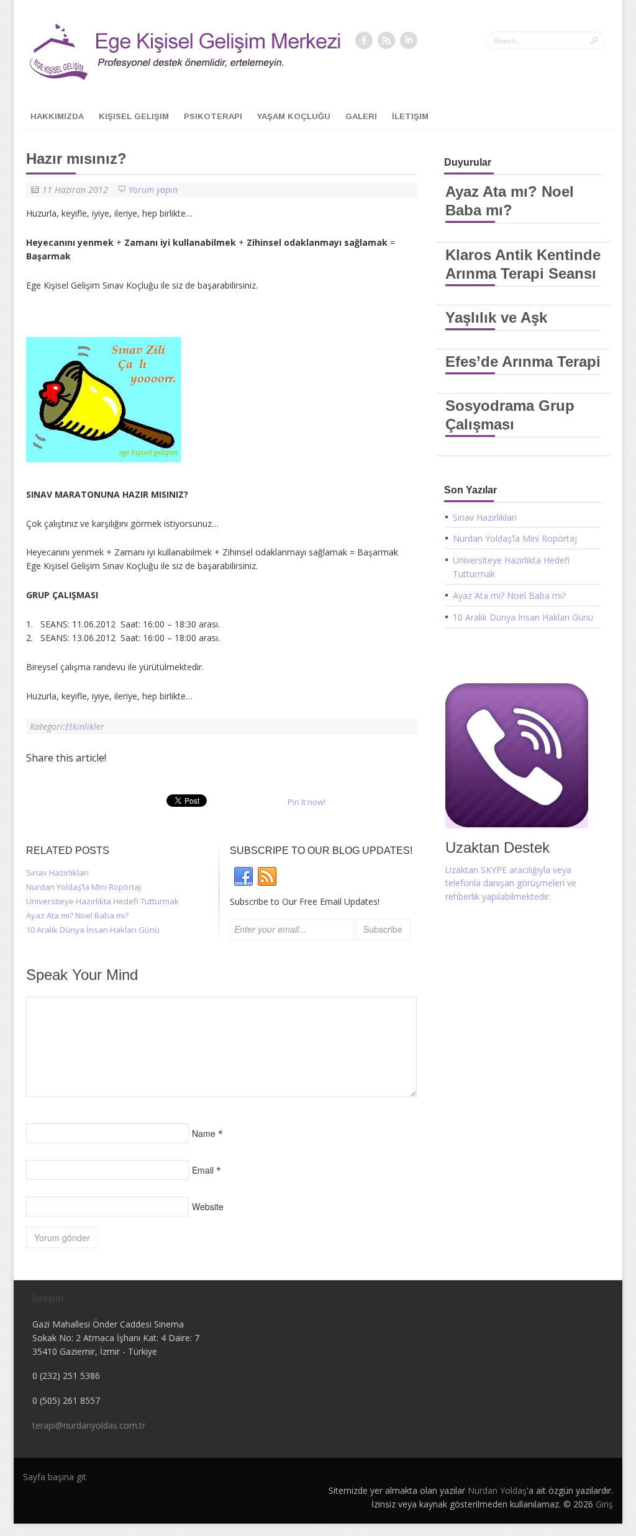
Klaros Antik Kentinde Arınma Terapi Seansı (523, 264)
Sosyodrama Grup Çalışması (510, 415)
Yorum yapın (153, 189)
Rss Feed (267, 877)
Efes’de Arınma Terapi (523, 361)
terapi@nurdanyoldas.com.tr (88, 1425)
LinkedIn (408, 40)
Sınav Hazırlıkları (57, 872)
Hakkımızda (57, 116)
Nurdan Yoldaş (497, 1490)
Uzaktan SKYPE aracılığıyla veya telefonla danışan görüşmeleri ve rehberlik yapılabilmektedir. (510, 883)
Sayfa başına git (54, 1477)
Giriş (604, 1504)
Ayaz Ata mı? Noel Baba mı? (77, 915)
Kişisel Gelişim (134, 116)
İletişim (410, 116)
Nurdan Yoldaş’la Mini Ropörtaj (83, 886)
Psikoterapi (213, 116)
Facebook (364, 40)
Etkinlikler (84, 726)
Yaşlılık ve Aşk (496, 317)
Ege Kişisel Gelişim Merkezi (154, 55)
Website (208, 1206)
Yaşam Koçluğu (293, 116)
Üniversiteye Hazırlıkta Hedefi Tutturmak (102, 901)
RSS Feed (386, 40)
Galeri (361, 116)
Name (204, 1133)
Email (203, 1170)
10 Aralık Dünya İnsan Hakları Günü (93, 929)
